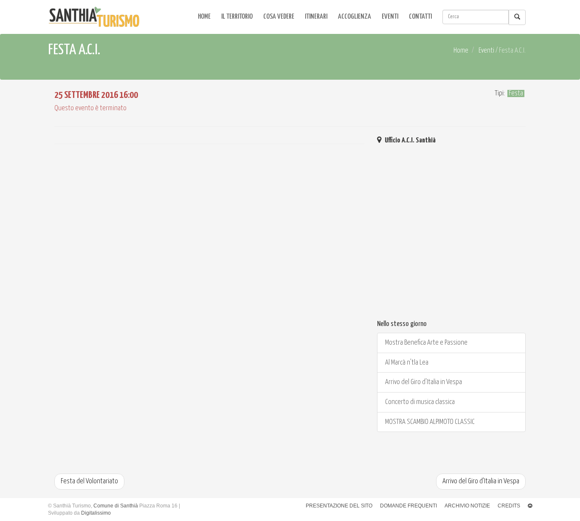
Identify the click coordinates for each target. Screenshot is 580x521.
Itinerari (316, 16)
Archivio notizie (467, 506)
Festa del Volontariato (89, 481)
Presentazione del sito (339, 506)
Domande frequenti (408, 506)
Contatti (420, 16)
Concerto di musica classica (419, 402)
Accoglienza (354, 16)
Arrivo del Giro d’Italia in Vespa (480, 481)
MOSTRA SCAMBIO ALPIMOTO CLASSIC (429, 422)
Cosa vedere (278, 16)
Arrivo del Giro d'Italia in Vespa (423, 382)
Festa (516, 93)
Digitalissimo (96, 513)
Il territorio (237, 16)
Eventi (390, 16)
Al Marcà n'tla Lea (406, 362)
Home (204, 16)
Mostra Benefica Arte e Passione (425, 342)
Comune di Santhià (115, 506)
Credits (509, 506)
